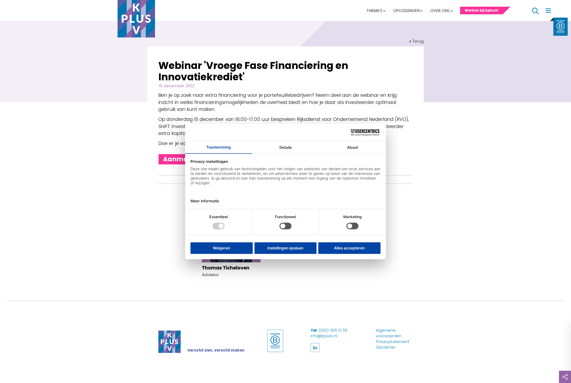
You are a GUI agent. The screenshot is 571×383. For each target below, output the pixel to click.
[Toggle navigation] (548, 10)
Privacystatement (393, 341)
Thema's (374, 10)
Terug (418, 41)
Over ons (440, 10)
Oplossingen (406, 10)
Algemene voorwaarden (388, 333)
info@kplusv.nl (324, 336)
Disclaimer (386, 347)
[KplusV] (136, 20)
